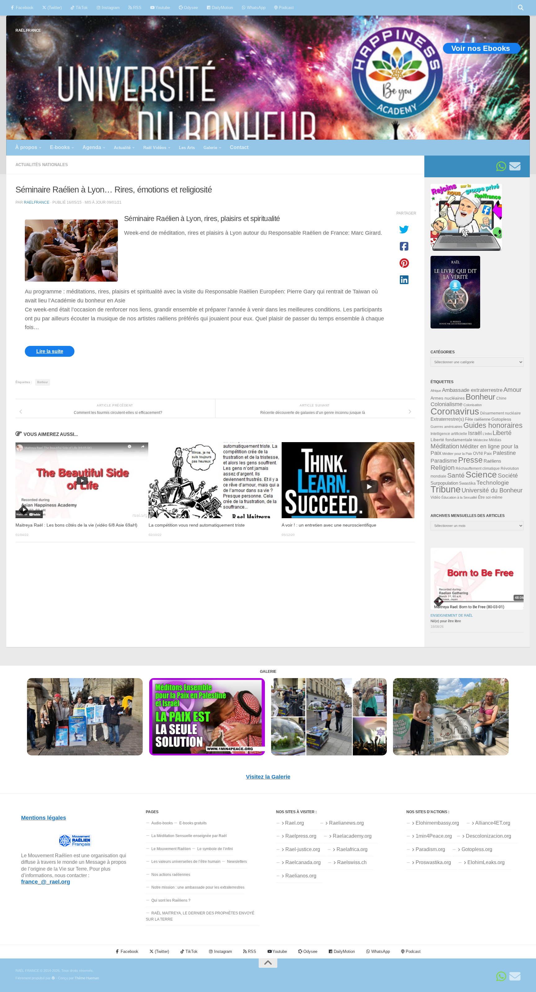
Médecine (480, 440)
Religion (443, 467)
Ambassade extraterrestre (472, 390)
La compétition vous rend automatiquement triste (197, 525)
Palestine (504, 453)
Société (508, 475)
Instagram (110, 7)
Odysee (190, 7)
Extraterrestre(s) (447, 419)
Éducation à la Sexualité (459, 497)
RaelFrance (36, 202)
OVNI (478, 453)
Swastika (467, 483)
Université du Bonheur (492, 490)
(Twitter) (54, 7)
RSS (136, 7)
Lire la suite (49, 351)
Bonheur (42, 382)
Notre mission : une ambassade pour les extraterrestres (197, 887)
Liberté (502, 432)
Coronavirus (455, 411)
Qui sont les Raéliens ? (170, 900)
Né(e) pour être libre (446, 621)
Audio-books (162, 823)
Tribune (446, 489)
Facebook (24, 7)
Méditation (445, 446)
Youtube (162, 7)
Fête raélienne (477, 419)
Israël (475, 433)
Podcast (286, 7)
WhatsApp (256, 7)
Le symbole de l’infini (215, 849)
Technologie (492, 482)
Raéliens (492, 461)
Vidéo (435, 497)
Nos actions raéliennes (170, 874)
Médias (495, 440)
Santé (456, 475)
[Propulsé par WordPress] (53, 978)
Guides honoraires (493, 425)
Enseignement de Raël (452, 615)
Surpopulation (444, 483)
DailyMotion (222, 7)
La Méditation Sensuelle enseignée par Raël (189, 836)
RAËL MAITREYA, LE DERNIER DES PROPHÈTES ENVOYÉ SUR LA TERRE (200, 916)
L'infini (487, 434)
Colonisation (472, 405)
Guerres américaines (446, 426)
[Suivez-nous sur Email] (514, 166)
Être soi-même (490, 497)
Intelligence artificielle (449, 434)
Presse (470, 459)
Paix (488, 453)
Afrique (436, 390)
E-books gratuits (193, 823)
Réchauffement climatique (478, 468)
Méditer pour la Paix (457, 453)
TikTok (81, 7)
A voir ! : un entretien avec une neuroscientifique (329, 525)
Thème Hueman (87, 978)
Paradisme (444, 461)
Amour (512, 389)
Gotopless (501, 419)
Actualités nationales (42, 164)
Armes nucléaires (448, 398)
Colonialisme (446, 404)
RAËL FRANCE (28, 30)
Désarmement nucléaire (500, 413)
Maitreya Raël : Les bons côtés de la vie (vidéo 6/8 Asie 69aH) (76, 525)
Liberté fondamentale (451, 439)
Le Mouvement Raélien (171, 849)
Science (481, 474)
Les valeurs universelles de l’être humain (186, 861)
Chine (501, 398)
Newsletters (237, 861)
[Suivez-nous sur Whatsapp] (501, 166)
